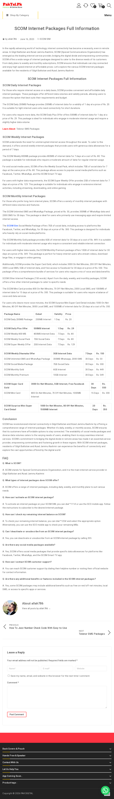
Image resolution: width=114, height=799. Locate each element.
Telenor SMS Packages (28, 129)
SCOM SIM (45, 39)
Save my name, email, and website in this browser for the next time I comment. (50, 676)
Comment (13, 682)
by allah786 (11, 39)
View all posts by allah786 (36, 608)
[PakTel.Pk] (12, 5)
